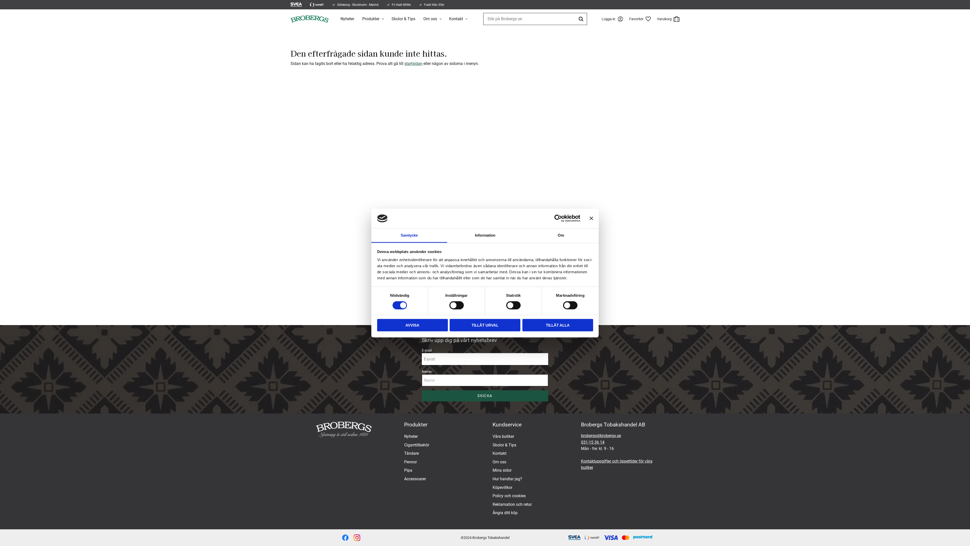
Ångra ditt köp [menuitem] (505, 512)
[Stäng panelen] (591, 218)
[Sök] (582, 19)
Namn (426, 372)
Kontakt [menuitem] (456, 18)
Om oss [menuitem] (430, 18)
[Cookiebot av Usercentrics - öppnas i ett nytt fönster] (558, 218)
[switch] (456, 305)
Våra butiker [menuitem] (503, 436)
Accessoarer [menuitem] (415, 478)
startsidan (413, 63)
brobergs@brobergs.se (601, 435)
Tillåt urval (485, 325)
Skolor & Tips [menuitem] (403, 18)
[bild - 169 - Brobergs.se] (357, 537)
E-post (427, 350)
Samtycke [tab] (409, 235)
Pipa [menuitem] (408, 470)
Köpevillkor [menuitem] (502, 487)
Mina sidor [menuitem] (502, 470)
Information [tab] (485, 235)
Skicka (484, 396)
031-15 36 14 (592, 442)
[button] (642, 19)
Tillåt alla (558, 325)
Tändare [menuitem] (411, 453)
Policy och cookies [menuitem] (509, 495)
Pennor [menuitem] (410, 462)
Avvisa (412, 325)
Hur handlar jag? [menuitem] (507, 478)
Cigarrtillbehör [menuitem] (416, 445)
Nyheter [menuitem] (347, 18)
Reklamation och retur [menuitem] (512, 504)
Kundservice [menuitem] (507, 425)
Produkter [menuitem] (370, 18)
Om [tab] (561, 235)
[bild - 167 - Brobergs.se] (345, 537)
